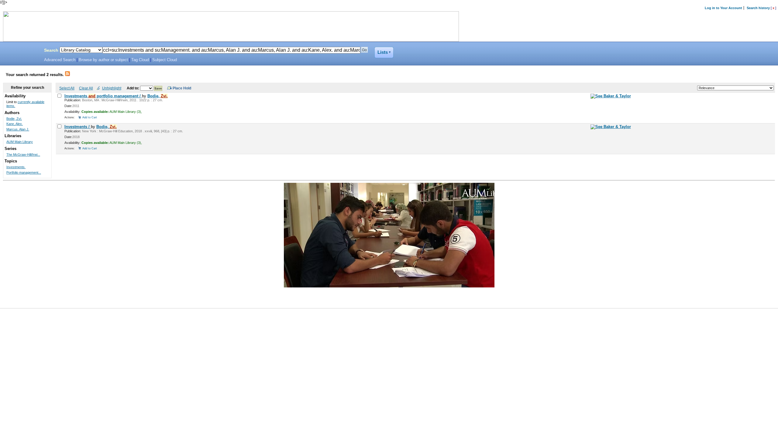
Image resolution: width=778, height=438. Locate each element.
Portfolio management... (23, 172)
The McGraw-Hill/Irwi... (23, 154)
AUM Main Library (19, 142)
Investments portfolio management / (103, 96)
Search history (758, 8)
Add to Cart (89, 117)
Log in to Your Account (723, 8)
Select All (66, 88)
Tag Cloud (140, 60)
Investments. (16, 167)
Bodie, (157, 96)
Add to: (133, 88)
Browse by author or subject (103, 60)
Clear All (86, 88)
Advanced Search (59, 60)
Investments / (77, 126)
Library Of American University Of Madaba (20, 51)
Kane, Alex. (14, 124)
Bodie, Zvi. (14, 118)
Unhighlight (111, 88)
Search (51, 50)
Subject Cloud (164, 60)
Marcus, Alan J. (17, 129)
